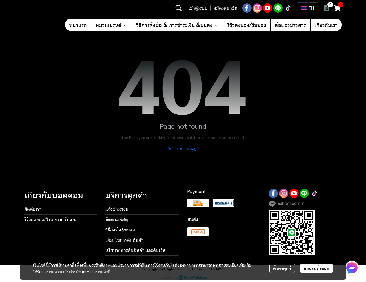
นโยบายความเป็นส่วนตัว (61, 271)
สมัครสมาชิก (225, 8)
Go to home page (183, 148)
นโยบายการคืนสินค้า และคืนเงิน (135, 250)
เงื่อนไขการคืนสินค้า (124, 240)
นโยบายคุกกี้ (100, 271)
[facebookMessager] (352, 268)
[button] (179, 8)
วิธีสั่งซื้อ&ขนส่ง (120, 230)
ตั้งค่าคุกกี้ (282, 268)
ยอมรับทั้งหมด (316, 268)
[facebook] (247, 8)
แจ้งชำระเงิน (116, 209)
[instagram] (257, 8)
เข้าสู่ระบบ (198, 8)
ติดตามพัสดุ (116, 219)
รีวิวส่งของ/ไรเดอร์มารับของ (50, 219)
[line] (278, 8)
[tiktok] (288, 8)
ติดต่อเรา (32, 209)
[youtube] (267, 8)
